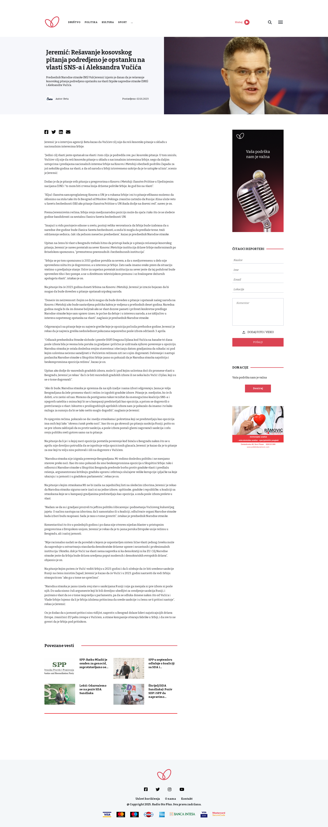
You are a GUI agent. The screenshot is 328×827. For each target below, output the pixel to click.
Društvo (74, 22)
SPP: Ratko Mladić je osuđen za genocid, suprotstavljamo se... (93, 663)
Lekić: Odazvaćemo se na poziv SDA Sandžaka (92, 689)
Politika (91, 22)
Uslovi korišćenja (148, 798)
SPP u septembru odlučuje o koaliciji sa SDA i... (161, 663)
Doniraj (258, 388)
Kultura (108, 22)
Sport (122, 22)
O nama (170, 798)
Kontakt (187, 798)
